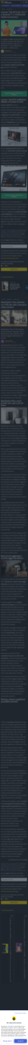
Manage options (7, 1041)
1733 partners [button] (10, 1026)
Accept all (20, 1041)
